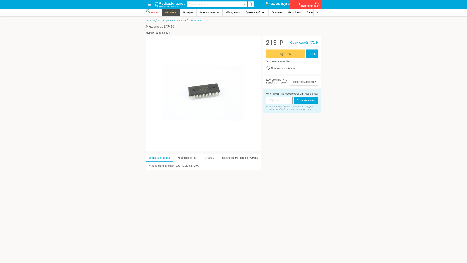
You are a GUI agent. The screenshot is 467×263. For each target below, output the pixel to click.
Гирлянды (276, 12)
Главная (150, 20)
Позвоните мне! (306, 100)
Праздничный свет (255, 12)
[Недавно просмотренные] (272, 4)
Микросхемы (195, 20)
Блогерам (188, 12)
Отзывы (210, 157)
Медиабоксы (294, 12)
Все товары (163, 20)
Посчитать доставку (304, 81)
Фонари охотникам (209, 12)
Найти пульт (171, 12)
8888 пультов (232, 12)
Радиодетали (179, 20)
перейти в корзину (310, 6)
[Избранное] (259, 4)
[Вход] (285, 4)
